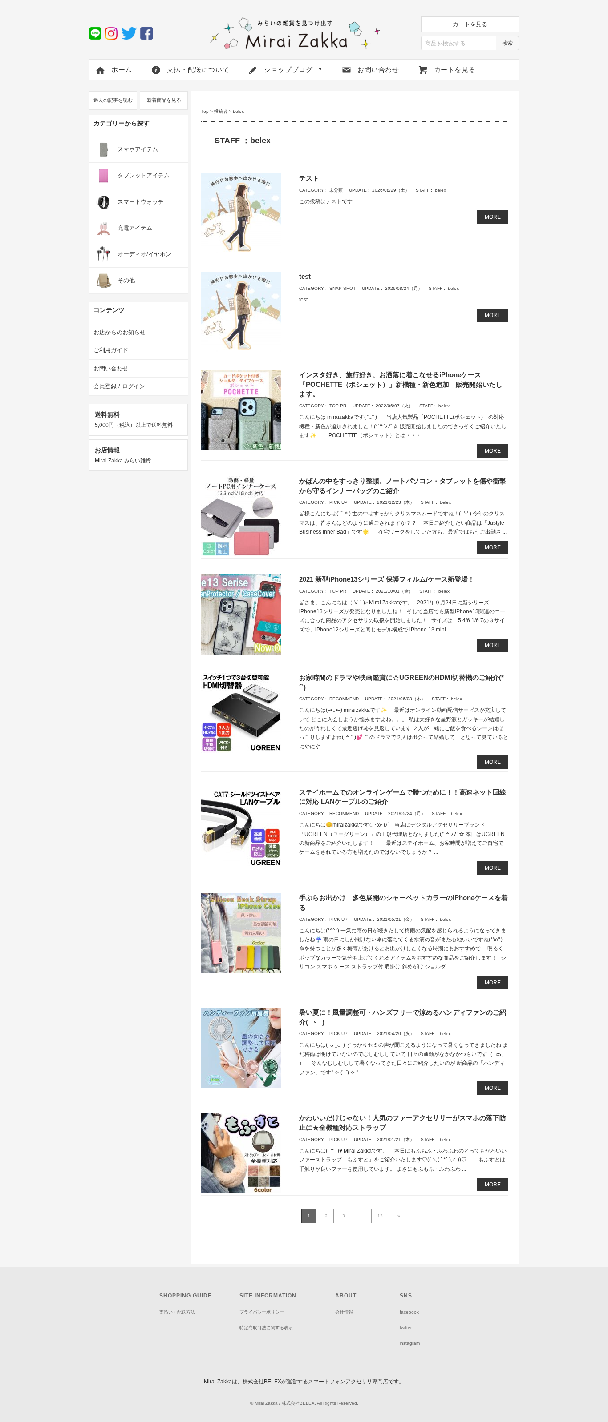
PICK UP (338, 502)
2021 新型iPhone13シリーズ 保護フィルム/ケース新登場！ (386, 579)
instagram (410, 1343)
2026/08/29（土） (390, 190)
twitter (406, 1327)
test (305, 276)
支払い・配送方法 (177, 1312)
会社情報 (344, 1312)
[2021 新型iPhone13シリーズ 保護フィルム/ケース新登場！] (241, 613)
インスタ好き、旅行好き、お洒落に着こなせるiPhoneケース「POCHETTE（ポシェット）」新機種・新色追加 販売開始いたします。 (401, 384)
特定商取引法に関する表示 (266, 1327)
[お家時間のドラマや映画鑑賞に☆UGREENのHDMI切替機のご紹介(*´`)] (241, 712)
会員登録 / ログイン (119, 386)
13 (380, 1215)
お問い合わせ (378, 69)
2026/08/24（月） (403, 288)
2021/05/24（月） (407, 813)
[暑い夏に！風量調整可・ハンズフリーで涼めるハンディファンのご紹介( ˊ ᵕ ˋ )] (241, 1047)
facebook (409, 1312)
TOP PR (337, 405)
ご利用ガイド (110, 350)
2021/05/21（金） (395, 919)
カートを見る (470, 24)
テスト (309, 178)
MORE (493, 217)
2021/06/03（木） (407, 698)
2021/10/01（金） (394, 591)
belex (440, 190)
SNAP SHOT (342, 288)
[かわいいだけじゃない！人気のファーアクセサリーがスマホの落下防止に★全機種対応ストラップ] (241, 1152)
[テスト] (241, 213)
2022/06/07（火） (394, 405)
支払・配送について (198, 69)
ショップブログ (293, 69)
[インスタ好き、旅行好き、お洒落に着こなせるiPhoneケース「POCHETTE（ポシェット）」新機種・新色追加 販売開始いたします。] (241, 409)
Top (205, 111)
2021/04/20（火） (395, 1033)
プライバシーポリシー (261, 1312)
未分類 (336, 190)
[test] (241, 311)
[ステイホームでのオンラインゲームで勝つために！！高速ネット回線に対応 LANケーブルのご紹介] (241, 826)
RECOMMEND (344, 698)
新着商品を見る (164, 100)
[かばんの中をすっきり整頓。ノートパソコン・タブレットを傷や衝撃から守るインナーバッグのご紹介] (241, 515)
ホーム (121, 69)
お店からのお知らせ (119, 332)
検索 (507, 43)
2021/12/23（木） (395, 502)
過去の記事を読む (113, 100)
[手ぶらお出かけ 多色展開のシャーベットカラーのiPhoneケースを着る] (241, 932)
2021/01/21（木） (395, 1139)
